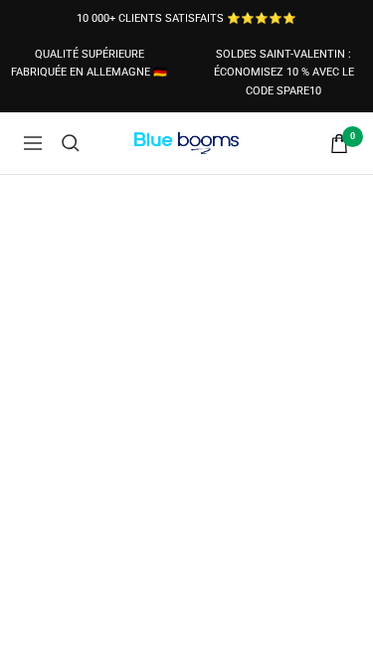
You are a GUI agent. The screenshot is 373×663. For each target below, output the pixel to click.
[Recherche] (71, 143)
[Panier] (339, 143)
